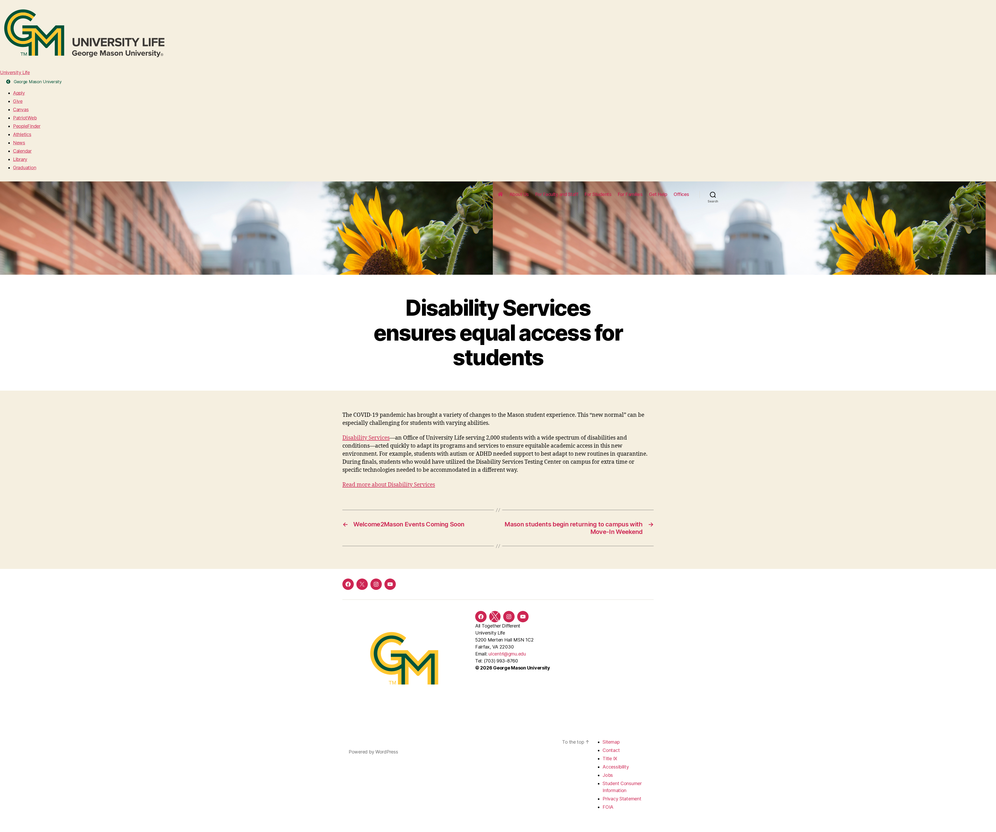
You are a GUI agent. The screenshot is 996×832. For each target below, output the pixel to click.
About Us (519, 194)
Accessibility (616, 767)
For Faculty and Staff (556, 194)
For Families (630, 194)
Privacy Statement (622, 798)
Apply (19, 93)
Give (18, 101)
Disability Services (366, 437)
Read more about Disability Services (388, 484)
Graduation (24, 167)
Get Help (658, 194)
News (19, 142)
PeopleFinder (26, 126)
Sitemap (611, 742)
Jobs (608, 775)
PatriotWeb (25, 118)
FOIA (608, 807)
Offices (681, 194)
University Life (15, 72)
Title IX (610, 758)
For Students (598, 194)
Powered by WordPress (373, 752)
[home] (500, 194)
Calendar (22, 151)
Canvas (21, 109)
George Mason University (36, 81)
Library (20, 159)
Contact (611, 750)
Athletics (22, 134)
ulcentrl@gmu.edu (507, 654)
